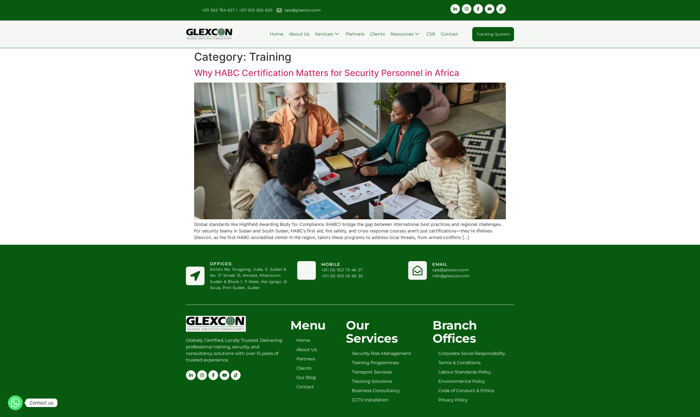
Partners (355, 34)
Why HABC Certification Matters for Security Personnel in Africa (326, 73)
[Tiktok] (501, 9)
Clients (377, 34)
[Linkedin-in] (455, 9)
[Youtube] (489, 9)
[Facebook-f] (478, 9)
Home (277, 34)
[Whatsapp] (15, 402)
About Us (299, 34)
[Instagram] (466, 9)
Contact (449, 34)
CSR (430, 34)
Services (324, 34)
